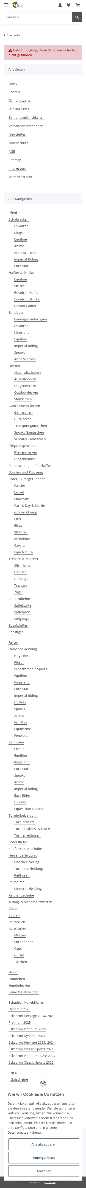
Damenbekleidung (23, 649)
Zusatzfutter (18, 625)
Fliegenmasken (25, 452)
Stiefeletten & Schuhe (25, 848)
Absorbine (22, 539)
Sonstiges (16, 632)
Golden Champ (25, 512)
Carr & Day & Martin (29, 505)
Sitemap (15, 160)
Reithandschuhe (21, 895)
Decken (14, 366)
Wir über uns (19, 109)
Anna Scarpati (25, 252)
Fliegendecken (25, 386)
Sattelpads (22, 612)
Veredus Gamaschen (30, 439)
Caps (18, 948)
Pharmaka (22, 499)
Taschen (20, 962)
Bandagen (16, 312)
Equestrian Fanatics (29, 809)
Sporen (14, 915)
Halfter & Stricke (21, 272)
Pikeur (19, 662)
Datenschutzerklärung (24, 1132)
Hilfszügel (21, 579)
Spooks (19, 352)
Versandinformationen (26, 126)
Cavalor (20, 545)
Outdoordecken (26, 392)
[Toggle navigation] (6, 3)
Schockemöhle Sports (30, 669)
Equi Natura (23, 552)
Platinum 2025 (20, 1022)
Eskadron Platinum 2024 (27, 1029)
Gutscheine (19, 1079)
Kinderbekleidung (28, 888)
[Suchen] (77, 17)
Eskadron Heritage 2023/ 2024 (32, 1042)
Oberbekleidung (26, 862)
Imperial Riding (26, 259)
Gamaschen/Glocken (24, 405)
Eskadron (21, 226)
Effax (18, 525)
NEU (14, 1072)
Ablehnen (44, 1171)
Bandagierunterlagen (30, 319)
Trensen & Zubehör (24, 559)
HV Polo (20, 702)
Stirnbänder (23, 942)
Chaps (13, 908)
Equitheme (22, 729)
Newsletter (17, 134)
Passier (19, 485)
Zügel (18, 592)
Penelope (21, 735)
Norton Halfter (25, 306)
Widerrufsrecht (20, 177)
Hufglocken (22, 419)
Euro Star (21, 266)
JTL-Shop (50, 1182)
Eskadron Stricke (27, 299)
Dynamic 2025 (19, 1009)
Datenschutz (18, 143)
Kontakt (14, 92)
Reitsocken (17, 922)
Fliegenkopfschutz (22, 445)
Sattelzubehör (19, 599)
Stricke (19, 286)
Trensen (20, 585)
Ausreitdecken (25, 379)
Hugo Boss (22, 655)
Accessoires (18, 928)
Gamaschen (23, 412)
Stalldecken (23, 399)
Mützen (20, 935)
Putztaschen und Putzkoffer (30, 465)
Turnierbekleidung (23, 815)
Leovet (19, 492)
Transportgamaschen (30, 425)
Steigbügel (22, 618)
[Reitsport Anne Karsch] (18, 5)
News (13, 83)
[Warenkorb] (77, 5)
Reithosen (16, 742)
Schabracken (18, 219)
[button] (60, 5)
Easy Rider (22, 795)
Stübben (20, 532)
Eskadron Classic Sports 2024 (31, 1049)
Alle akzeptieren (44, 1144)
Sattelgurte (22, 605)
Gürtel (19, 955)
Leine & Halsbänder (24, 992)
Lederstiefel (18, 842)
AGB (12, 151)
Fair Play (20, 722)
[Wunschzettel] (68, 5)
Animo (19, 246)
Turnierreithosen (27, 835)
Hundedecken (19, 985)
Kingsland (22, 232)
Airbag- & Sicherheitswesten (30, 902)
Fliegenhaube (24, 459)
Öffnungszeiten (21, 100)
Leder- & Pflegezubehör (27, 479)
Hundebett (17, 979)
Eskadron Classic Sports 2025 (31, 1062)
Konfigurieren (44, 1158)
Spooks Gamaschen (29, 432)
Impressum (17, 168)
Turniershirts (24, 822)
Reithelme (16, 882)
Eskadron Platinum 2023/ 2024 (32, 1056)
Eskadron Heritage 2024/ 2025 (32, 1016)
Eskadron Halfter (27, 292)
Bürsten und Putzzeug (26, 472)
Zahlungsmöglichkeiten (26, 117)
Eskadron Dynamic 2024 (27, 1036)
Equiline (20, 239)
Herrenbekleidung (23, 855)
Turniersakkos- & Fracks (32, 829)
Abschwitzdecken (27, 372)
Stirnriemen (23, 565)
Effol (17, 519)
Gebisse (20, 572)
